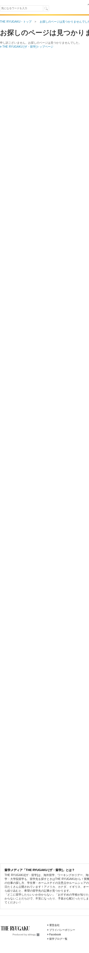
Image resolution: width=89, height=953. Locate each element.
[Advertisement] (44, 69)
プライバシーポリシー (62, 929)
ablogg (32, 934)
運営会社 (54, 925)
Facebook (55, 934)
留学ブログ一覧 (58, 938)
